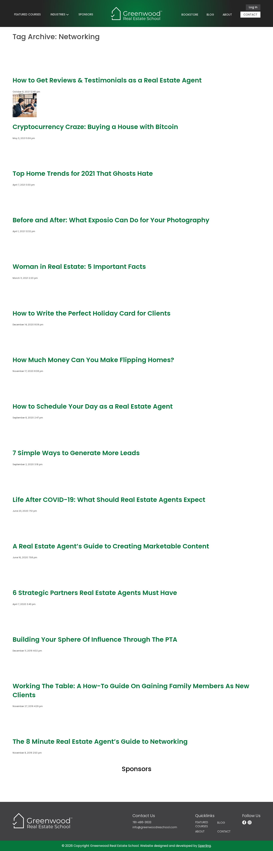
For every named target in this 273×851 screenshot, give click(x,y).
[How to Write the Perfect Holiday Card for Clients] (25, 302)
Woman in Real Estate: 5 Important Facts (79, 266)
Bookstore (189, 15)
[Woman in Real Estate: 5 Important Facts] (25, 255)
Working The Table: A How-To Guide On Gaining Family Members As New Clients (131, 690)
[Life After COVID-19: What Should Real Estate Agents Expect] (25, 488)
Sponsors (86, 14)
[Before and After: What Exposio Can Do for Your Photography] (25, 208)
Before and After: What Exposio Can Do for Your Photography (111, 219)
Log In (253, 7)
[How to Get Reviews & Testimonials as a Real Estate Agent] (25, 69)
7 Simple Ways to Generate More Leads (76, 452)
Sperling (204, 845)
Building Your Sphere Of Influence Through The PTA (95, 639)
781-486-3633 (142, 822)
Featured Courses (27, 14)
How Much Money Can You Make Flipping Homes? (93, 359)
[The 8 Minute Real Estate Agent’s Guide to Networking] (25, 730)
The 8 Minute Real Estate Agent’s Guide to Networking (100, 741)
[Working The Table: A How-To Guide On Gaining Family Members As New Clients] (25, 674)
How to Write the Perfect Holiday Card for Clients (91, 313)
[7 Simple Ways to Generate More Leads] (25, 441)
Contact (250, 15)
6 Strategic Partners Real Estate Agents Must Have (95, 592)
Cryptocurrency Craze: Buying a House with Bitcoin (95, 126)
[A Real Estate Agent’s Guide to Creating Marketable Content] (25, 534)
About (227, 15)
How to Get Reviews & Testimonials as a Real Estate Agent (107, 80)
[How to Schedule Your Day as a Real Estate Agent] (25, 395)
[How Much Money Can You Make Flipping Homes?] (25, 348)
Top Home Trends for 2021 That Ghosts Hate (83, 173)
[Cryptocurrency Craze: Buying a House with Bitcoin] (25, 115)
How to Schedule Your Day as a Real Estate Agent (93, 406)
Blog (210, 15)
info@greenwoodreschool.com (155, 827)
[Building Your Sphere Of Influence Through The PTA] (25, 628)
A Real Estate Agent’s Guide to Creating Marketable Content (111, 546)
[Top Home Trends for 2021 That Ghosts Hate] (25, 162)
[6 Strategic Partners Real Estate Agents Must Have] (25, 581)
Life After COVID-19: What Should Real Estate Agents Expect (109, 499)
